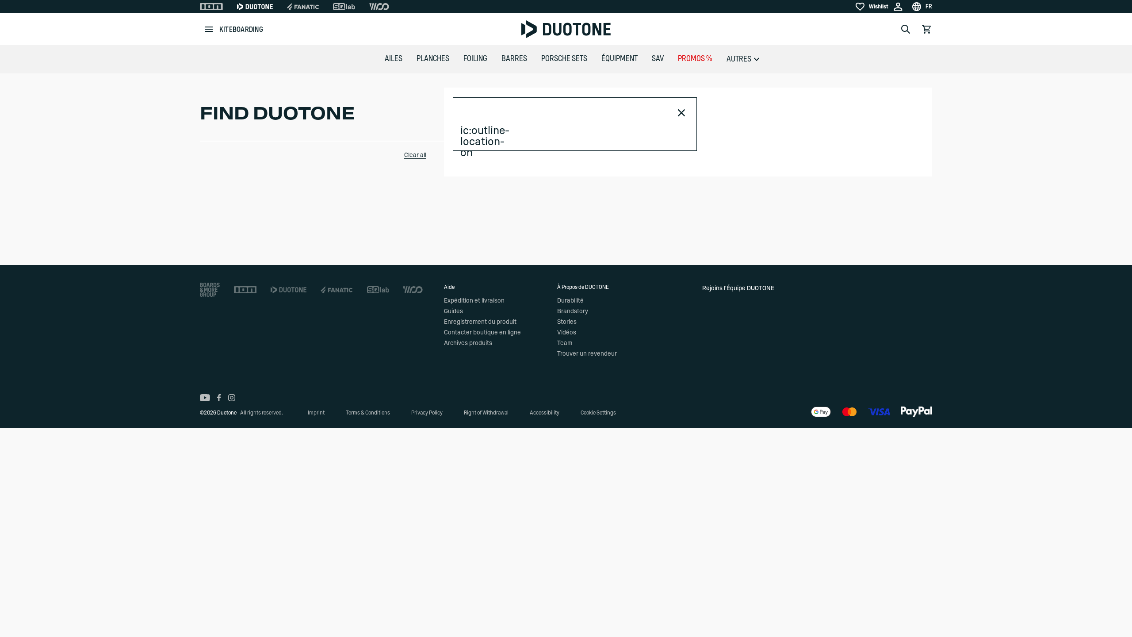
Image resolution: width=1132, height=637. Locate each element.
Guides (453, 311)
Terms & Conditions (368, 412)
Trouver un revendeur (587, 354)
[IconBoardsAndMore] (210, 290)
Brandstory (572, 311)
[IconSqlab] (344, 6)
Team (564, 343)
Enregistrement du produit (480, 322)
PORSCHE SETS (564, 59)
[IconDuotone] (255, 6)
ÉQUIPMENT (619, 59)
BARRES (514, 59)
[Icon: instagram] (231, 397)
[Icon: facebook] (219, 397)
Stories (567, 322)
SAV (658, 59)
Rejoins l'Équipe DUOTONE (738, 288)
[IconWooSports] (379, 6)
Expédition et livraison (474, 301)
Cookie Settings (598, 412)
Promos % (695, 59)
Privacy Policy (427, 412)
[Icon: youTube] (205, 397)
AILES (393, 59)
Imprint (316, 412)
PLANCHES (433, 59)
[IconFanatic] (303, 6)
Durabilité (570, 301)
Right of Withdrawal (486, 412)
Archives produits (468, 343)
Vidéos (566, 333)
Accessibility (544, 412)
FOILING (475, 59)
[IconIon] (211, 6)
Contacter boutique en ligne (482, 333)
